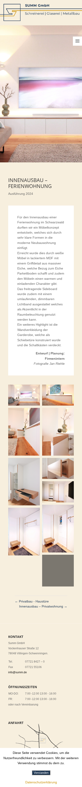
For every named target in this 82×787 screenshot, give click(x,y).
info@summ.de (17, 672)
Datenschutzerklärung (41, 782)
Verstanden (41, 772)
